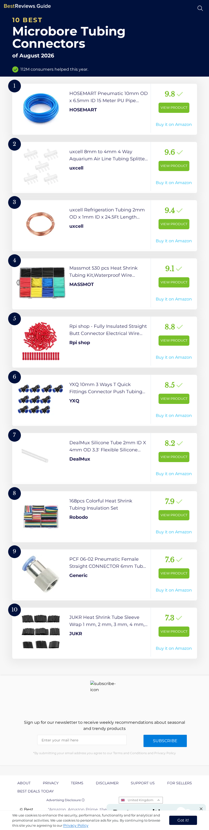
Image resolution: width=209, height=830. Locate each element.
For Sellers (179, 783)
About (24, 783)
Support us (143, 783)
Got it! (183, 820)
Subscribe (165, 740)
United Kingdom (140, 800)
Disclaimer (107, 783)
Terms (77, 783)
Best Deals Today (35, 791)
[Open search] (200, 8)
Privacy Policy (75, 825)
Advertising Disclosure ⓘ (65, 800)
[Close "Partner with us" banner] (201, 809)
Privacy (51, 783)
